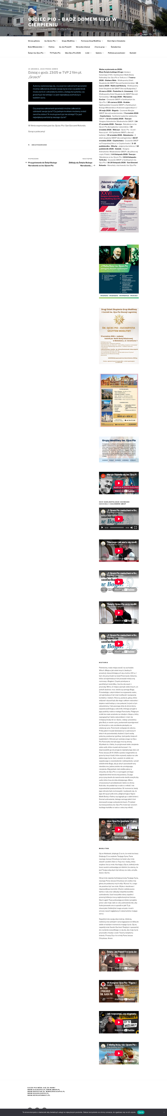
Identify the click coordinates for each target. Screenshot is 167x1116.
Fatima (51, 47)
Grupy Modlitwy (68, 41)
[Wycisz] (131, 527)
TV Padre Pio (55, 53)
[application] (119, 519)
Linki (87, 53)
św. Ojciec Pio (50, 41)
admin (55, 69)
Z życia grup (100, 47)
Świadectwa (116, 47)
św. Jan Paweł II (65, 47)
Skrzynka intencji (83, 47)
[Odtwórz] (102, 527)
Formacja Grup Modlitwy (91, 41)
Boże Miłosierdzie (35, 47)
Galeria (99, 53)
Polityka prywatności (116, 53)
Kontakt (133, 53)
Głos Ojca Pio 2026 (73, 53)
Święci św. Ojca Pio (35, 53)
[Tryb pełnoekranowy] (135, 527)
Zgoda (140, 1112)
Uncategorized (39, 145)
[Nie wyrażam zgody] (164, 1112)
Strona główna (34, 41)
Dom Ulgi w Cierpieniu (116, 41)
